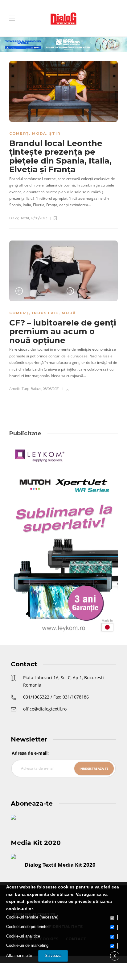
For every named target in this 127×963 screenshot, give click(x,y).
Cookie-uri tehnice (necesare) (32, 917)
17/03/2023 (39, 218)
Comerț (19, 133)
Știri (55, 133)
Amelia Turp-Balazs (25, 389)
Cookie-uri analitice (23, 936)
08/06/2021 (51, 389)
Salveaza (53, 955)
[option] (63, 271)
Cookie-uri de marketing (27, 945)
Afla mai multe (19, 955)
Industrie (45, 313)
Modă (39, 133)
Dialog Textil (19, 218)
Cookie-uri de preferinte (26, 926)
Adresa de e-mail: (30, 753)
